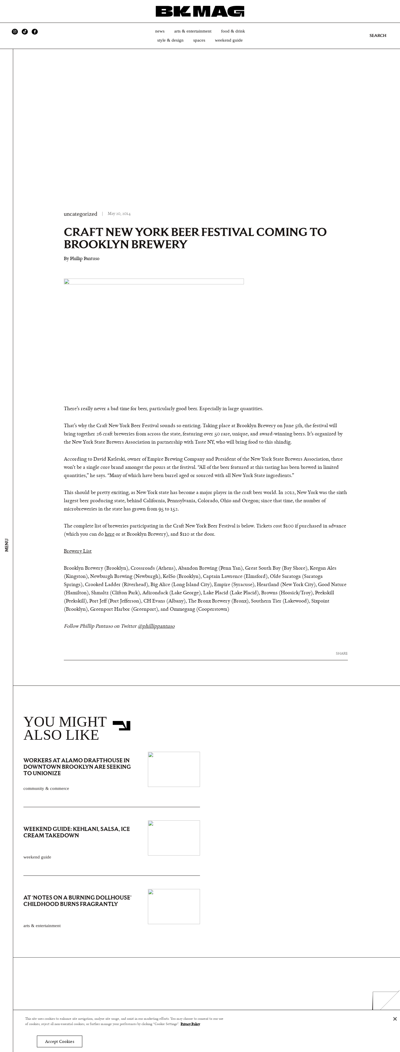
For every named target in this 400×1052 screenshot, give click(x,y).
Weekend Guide (229, 40)
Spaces (199, 40)
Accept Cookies (59, 1041)
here (109, 534)
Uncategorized (80, 214)
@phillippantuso (156, 626)
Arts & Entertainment (192, 31)
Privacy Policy (190, 1024)
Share (342, 653)
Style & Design (170, 40)
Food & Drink (233, 31)
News (160, 31)
